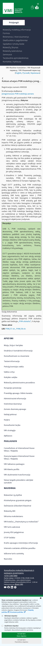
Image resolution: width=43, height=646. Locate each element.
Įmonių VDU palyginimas (14, 532)
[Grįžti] (3, 78)
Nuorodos (8, 559)
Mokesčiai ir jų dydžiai (13, 495)
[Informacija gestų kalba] (32, 8)
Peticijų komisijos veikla (14, 366)
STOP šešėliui (9, 537)
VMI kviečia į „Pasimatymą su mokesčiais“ (21, 521)
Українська (35, 73)
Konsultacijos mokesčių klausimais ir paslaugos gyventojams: (19, 571)
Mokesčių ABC (10, 511)
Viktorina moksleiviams (13, 516)
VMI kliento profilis (11, 469)
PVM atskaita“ (25, 321)
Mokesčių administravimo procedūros (19, 382)
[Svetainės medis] (38, 4)
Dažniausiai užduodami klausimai (17, 505)
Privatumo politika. (16, 612)
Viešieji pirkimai (10, 414)
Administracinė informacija (15, 398)
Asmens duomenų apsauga (15, 409)
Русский (25, 73)
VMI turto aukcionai (12, 527)
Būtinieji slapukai (10, 616)
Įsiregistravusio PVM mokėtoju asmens (18, 93)
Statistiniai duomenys (13, 404)
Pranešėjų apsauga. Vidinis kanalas (18, 393)
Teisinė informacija (12, 361)
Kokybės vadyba (10, 377)
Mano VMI (19, 584)
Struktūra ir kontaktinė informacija (18, 350)
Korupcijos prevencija (12, 388)
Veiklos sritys (9, 372)
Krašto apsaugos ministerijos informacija (21, 543)
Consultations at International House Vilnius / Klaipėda (19, 449)
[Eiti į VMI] (13, 8)
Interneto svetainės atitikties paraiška (19, 548)
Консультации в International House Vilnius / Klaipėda (19, 457)
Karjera (7, 419)
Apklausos (8, 435)
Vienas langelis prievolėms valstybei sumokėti (18, 481)
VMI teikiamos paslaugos (14, 464)
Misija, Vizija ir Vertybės (13, 345)
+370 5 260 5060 (10, 575)
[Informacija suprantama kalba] (37, 8)
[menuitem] (17, 29)
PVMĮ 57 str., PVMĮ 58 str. (15, 328)
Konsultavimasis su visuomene (16, 356)
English (18, 73)
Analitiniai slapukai (11, 626)
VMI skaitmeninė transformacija (17, 474)
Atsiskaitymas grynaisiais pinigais (17, 500)
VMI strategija (9, 430)
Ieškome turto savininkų (14, 553)
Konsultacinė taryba (12, 425)
